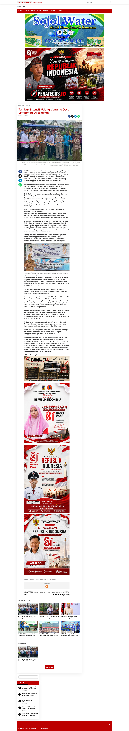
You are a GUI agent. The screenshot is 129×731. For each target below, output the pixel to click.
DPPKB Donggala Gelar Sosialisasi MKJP (34, 592)
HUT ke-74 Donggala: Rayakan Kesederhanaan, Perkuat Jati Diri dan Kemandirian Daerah (70, 634)
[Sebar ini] (69, 116)
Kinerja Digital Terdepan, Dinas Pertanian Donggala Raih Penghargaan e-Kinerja (69, 617)
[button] (110, 2)
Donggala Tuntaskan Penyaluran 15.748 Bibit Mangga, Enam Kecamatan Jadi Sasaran (49, 617)
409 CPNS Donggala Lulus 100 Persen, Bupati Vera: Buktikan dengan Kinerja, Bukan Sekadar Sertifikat (27, 617)
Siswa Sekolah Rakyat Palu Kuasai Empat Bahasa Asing (30, 714)
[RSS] (46, 586)
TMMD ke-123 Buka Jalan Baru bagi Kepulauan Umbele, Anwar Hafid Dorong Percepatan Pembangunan (48, 634)
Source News (52, 579)
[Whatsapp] (78, 116)
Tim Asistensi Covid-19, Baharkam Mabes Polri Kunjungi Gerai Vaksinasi (59, 593)
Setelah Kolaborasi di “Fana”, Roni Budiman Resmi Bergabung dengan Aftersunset (29, 707)
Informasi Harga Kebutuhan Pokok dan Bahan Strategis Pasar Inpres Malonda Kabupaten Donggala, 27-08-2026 (29, 701)
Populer (22, 683)
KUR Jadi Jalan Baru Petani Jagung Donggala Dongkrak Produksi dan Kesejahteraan (26, 634)
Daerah (20, 117)
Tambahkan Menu (37, 2)
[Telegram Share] (75, 116)
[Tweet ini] (72, 116)
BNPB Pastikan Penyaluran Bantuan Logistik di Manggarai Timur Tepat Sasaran (29, 694)
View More (49, 667)
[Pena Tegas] (21, 6)
